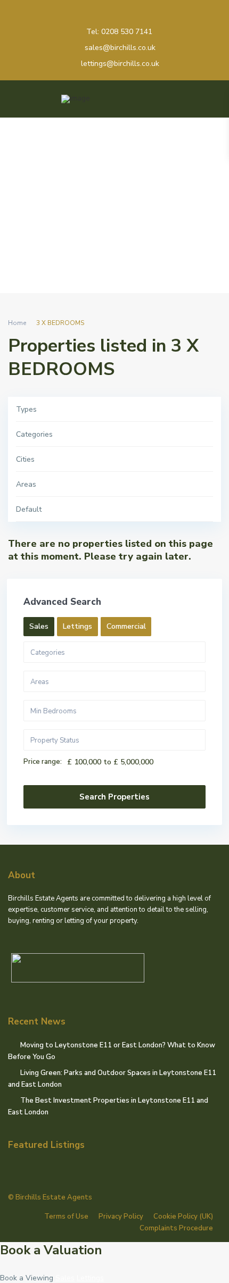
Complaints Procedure (176, 1228)
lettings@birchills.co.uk (120, 64)
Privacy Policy (121, 1216)
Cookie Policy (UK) (183, 1216)
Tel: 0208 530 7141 (119, 32)
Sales (65, 1278)
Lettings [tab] (77, 626)
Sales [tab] (38, 626)
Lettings (90, 1278)
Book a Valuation (51, 1250)
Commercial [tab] (126, 626)
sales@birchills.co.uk (120, 48)
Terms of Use (66, 1216)
